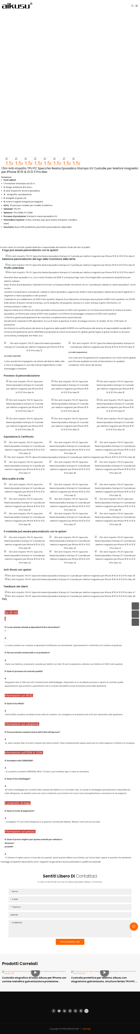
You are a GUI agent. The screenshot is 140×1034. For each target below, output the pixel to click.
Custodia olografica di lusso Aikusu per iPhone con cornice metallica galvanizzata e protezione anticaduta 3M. (34, 979)
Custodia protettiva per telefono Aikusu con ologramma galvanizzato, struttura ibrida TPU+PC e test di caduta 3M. (104, 979)
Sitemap (86, 1028)
